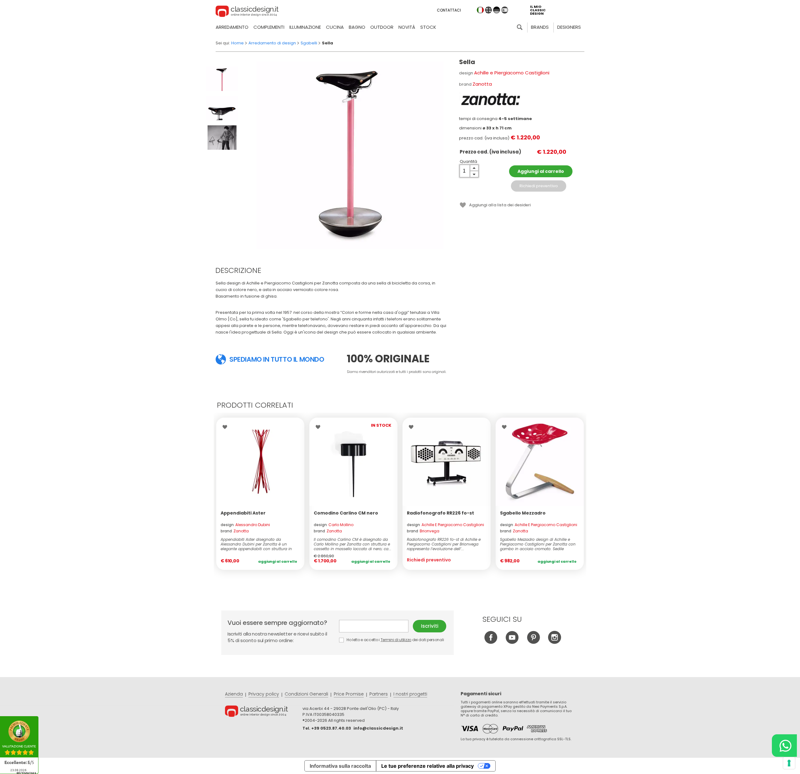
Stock (428, 27)
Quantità (468, 161)
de (496, 10)
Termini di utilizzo (396, 639)
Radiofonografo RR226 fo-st (440, 513)
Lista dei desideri (226, 427)
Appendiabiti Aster (243, 513)
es (504, 10)
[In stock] (260, 462)
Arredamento (232, 27)
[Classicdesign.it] (247, 12)
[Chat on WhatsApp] (784, 745)
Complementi (268, 27)
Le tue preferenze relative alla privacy (427, 766)
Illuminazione (305, 27)
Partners (378, 694)
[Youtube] (512, 642)
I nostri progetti (410, 694)
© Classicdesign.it (263, 712)
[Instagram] (554, 642)
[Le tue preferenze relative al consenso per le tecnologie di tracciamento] (789, 763)
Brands (540, 27)
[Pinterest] (533, 642)
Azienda (234, 694)
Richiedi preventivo (538, 186)
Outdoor (381, 27)
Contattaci (449, 10)
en (488, 10)
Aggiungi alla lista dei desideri (500, 205)
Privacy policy (263, 694)
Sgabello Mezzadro (523, 513)
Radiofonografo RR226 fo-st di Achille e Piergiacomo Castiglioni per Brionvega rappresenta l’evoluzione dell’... (444, 544)
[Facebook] (490, 642)
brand (235, 531)
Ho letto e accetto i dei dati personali (395, 639)
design (245, 524)
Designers (569, 27)
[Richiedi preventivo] (446, 462)
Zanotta (482, 84)
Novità (406, 27)
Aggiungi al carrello (541, 171)
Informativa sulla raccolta (340, 766)
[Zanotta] (490, 99)
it (480, 10)
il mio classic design (538, 10)
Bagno (357, 27)
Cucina (335, 27)
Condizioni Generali (306, 694)
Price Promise (349, 694)
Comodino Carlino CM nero (346, 513)
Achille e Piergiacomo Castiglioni (511, 72)
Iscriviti (429, 626)
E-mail (376, 626)
